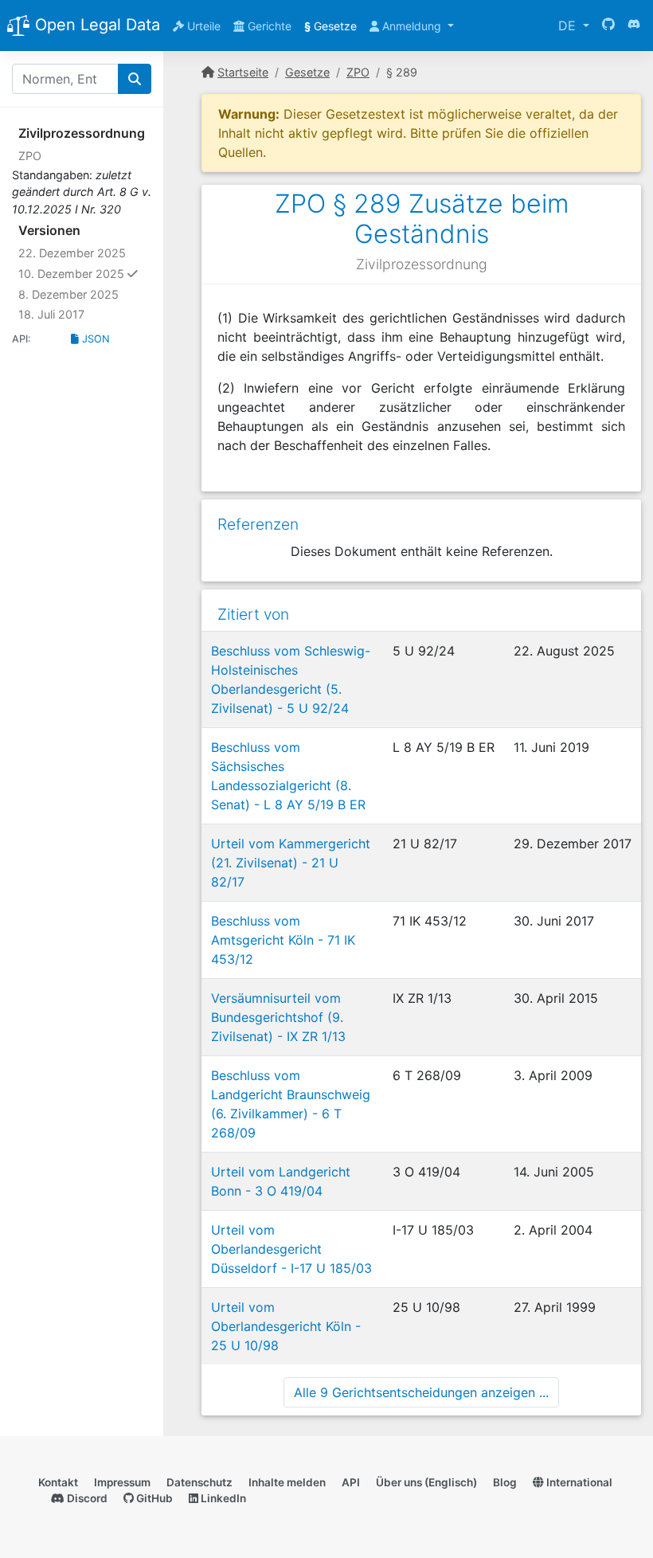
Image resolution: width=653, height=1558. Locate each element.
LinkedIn (222, 1498)
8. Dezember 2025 (68, 294)
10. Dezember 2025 (84, 273)
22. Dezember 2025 (72, 253)
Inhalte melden (287, 1482)
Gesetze (330, 26)
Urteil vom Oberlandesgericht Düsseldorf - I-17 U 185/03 (291, 1249)
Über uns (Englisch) (426, 1482)
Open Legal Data (95, 24)
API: (21, 339)
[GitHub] (608, 25)
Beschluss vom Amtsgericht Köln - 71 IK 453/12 (283, 940)
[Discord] (634, 25)
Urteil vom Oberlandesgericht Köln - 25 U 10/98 (286, 1326)
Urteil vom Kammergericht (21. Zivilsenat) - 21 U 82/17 (290, 863)
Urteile (202, 26)
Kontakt (58, 1482)
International (578, 1482)
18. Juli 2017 (51, 314)
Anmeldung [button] (411, 26)
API (351, 1482)
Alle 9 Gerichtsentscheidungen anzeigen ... (421, 1392)
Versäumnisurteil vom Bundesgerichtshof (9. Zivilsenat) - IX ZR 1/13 (278, 1017)
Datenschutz (199, 1482)
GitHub (153, 1498)
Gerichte (267, 26)
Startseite (242, 72)
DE (569, 25)
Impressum (122, 1482)
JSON (94, 339)
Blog (505, 1482)
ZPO (29, 155)
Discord (86, 1498)
